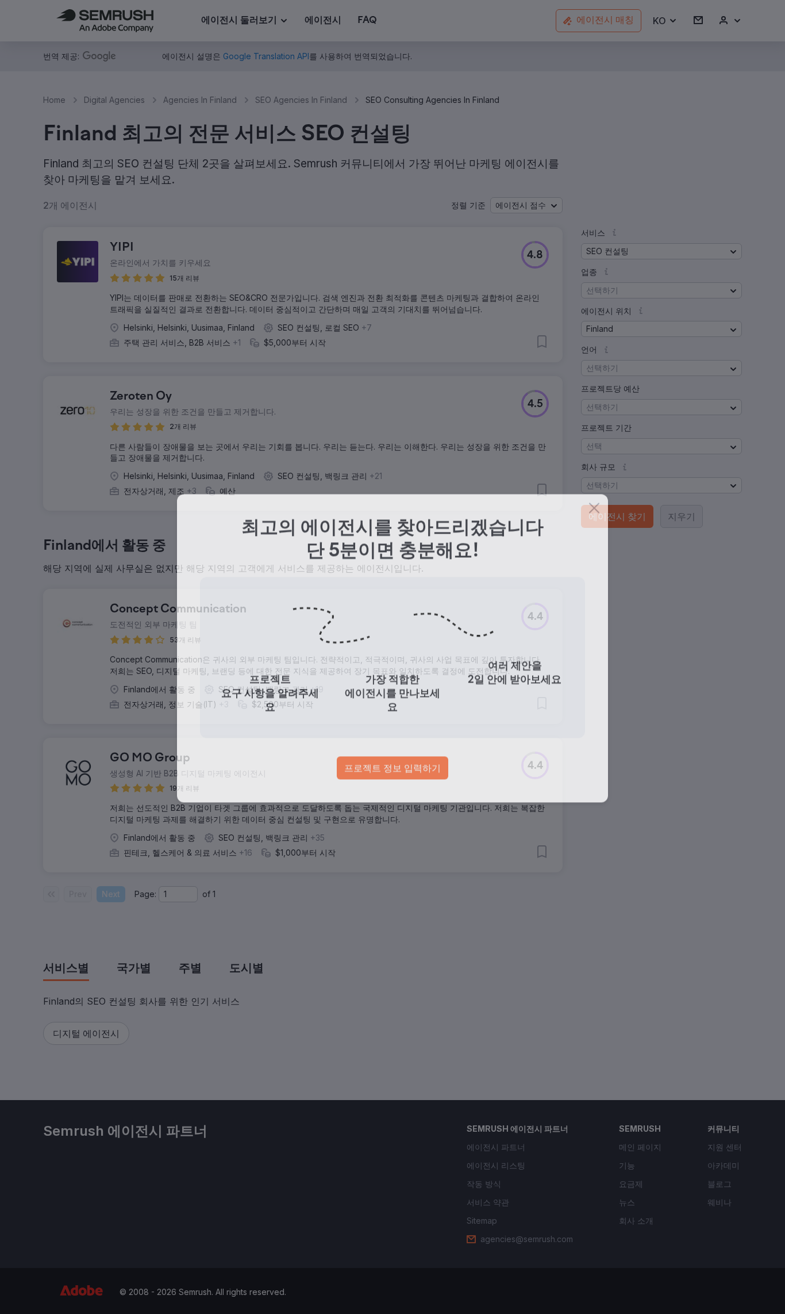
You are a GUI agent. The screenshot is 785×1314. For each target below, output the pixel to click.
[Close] (594, 517)
